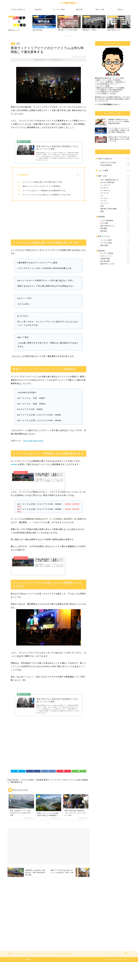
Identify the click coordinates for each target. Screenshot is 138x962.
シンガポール (114, 190)
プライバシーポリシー (15, 959)
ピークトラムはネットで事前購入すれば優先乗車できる (44, 190)
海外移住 (38, 9)
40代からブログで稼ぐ (114, 162)
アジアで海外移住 (114, 220)
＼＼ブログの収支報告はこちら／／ (108, 104)
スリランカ (114, 193)
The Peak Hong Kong (33, 441)
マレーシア (114, 203)
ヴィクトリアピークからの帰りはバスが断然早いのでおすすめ (47, 195)
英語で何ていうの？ (114, 264)
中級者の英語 (114, 258)
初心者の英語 (114, 261)
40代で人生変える (18, 9)
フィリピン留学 (59, 9)
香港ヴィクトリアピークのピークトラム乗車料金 (42, 186)
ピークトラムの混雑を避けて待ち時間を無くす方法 (42, 182)
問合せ (120, 9)
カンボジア (114, 188)
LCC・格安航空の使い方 (114, 180)
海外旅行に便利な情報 (114, 209)
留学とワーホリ (113, 236)
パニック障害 (113, 170)
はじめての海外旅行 (114, 182)
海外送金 (114, 231)
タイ (114, 195)
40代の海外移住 (114, 165)
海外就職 (114, 228)
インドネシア (114, 185)
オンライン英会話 (114, 253)
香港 (13, 43)
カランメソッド (114, 256)
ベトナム (114, 201)
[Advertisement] (48, 220)
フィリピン (114, 198)
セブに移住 (114, 223)
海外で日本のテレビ (114, 226)
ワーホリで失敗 (114, 243)
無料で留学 (114, 245)
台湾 (114, 206)
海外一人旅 (100, 9)
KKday (14, 464)
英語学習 (79, 9)
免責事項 (28, 959)
